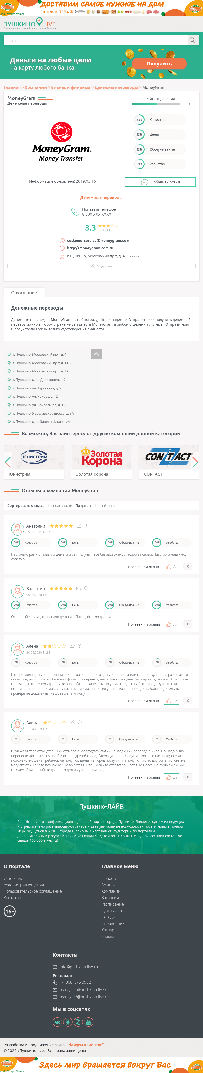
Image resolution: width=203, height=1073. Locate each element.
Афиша (108, 885)
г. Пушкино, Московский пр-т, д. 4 (39, 354)
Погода (108, 917)
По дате (82, 505)
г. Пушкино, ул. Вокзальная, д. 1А (38, 405)
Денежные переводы (101, 197)
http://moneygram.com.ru (90, 248)
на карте (134, 256)
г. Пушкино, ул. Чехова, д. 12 (34, 396)
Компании (111, 891)
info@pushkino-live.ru (79, 966)
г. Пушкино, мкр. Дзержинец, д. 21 (39, 380)
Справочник (113, 923)
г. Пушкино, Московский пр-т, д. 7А (40, 371)
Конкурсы (110, 930)
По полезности (60, 505)
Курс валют (112, 910)
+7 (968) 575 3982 (75, 982)
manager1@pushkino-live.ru (84, 989)
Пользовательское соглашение (33, 891)
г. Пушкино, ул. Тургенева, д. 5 (36, 388)
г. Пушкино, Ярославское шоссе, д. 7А (42, 413)
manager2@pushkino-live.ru (84, 997)
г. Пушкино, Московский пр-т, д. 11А (41, 363)
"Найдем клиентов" (85, 1044)
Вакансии (110, 897)
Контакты (12, 897)
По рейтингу (105, 505)
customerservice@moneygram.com (98, 240)
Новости (109, 878)
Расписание (113, 904)
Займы (108, 936)
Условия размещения (24, 885)
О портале (13, 878)
